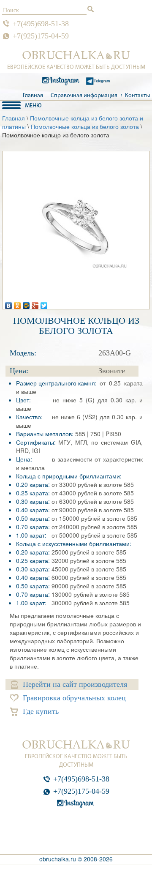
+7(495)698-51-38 (41, 23)
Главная (33, 96)
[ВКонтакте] (8, 303)
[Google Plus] (35, 303)
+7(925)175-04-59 (41, 36)
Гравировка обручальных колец (74, 698)
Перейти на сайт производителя (75, 684)
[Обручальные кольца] (76, 55)
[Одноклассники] (17, 303)
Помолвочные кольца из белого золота (85, 126)
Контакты (137, 96)
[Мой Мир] (26, 303)
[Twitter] (44, 303)
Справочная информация (84, 96)
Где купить (41, 711)
